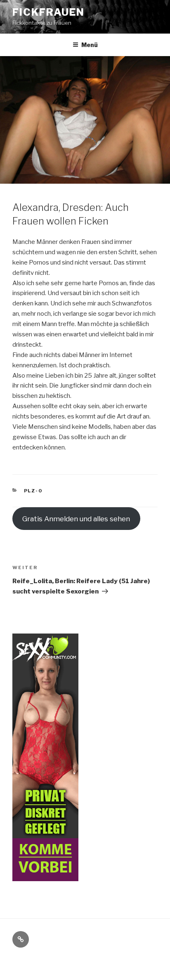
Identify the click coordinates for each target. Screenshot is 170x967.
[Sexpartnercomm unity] (45, 876)
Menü (89, 44)
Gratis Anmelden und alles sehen (76, 519)
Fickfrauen (48, 12)
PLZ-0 (33, 491)
